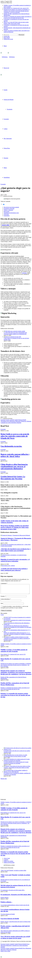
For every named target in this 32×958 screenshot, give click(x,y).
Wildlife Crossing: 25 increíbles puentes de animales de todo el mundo (14, 650)
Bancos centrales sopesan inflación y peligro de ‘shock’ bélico (15, 455)
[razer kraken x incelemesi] (16, 956)
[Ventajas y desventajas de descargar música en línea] (17, 766)
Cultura (5, 128)
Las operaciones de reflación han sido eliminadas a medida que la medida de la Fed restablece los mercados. (17, 626)
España (5, 89)
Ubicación (6, 214)
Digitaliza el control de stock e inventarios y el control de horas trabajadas (15, 560)
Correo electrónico (6, 599)
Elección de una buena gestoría (11, 207)
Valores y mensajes (8, 210)
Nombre (3, 596)
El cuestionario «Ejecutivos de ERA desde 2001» (16, 894)
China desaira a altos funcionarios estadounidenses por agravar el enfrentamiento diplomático (14, 466)
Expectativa (6, 215)
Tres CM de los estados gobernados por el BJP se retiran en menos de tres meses (15, 937)
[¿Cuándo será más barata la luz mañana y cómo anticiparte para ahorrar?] (8, 565)
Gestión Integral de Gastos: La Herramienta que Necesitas (13, 477)
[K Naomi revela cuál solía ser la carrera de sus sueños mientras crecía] (17, 749)
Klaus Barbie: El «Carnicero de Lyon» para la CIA (16, 8)
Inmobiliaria (7, 177)
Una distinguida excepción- (11, 446)
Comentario (4, 583)
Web (2, 603)
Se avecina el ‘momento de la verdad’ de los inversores (17, 620)
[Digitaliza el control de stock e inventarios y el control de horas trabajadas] (16, 556)
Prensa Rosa (7, 148)
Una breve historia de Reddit (10, 918)
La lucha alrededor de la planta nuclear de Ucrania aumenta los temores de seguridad (16, 762)
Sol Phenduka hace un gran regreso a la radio (15, 756)
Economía (6, 119)
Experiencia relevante (9, 208)
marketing (24, 273)
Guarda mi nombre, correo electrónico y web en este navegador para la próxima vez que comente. (14, 607)
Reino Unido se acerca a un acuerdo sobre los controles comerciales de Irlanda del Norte (15, 436)
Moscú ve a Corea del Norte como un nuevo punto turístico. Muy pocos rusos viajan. (16, 22)
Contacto (6, 859)
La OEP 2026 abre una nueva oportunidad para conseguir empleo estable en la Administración (15, 333)
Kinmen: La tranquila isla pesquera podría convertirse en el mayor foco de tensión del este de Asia (17, 17)
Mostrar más (4, 778)
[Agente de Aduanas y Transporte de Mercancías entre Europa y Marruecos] (15, 535)
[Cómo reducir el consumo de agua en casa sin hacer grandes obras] (12, 336)
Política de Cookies (8, 861)
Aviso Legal (7, 858)
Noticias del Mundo (8, 99)
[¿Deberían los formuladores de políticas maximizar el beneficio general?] (16, 637)
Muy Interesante (8, 138)
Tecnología (9, 109)
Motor (5, 167)
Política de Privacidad (9, 862)
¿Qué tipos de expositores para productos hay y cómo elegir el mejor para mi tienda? (16, 549)
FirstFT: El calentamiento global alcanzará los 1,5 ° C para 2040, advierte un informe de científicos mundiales (17, 633)
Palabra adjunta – (6, 902)
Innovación (6, 211)
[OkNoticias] (8, 57)
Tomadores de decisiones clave (11, 212)
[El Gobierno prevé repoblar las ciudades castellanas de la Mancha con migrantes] (17, 771)
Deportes (6, 158)
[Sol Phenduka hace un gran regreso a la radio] (15, 755)
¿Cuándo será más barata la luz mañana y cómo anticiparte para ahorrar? (14, 569)
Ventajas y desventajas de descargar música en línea (16, 767)
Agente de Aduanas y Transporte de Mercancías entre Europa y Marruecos (16, 539)
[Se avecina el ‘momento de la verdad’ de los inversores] (17, 618)
